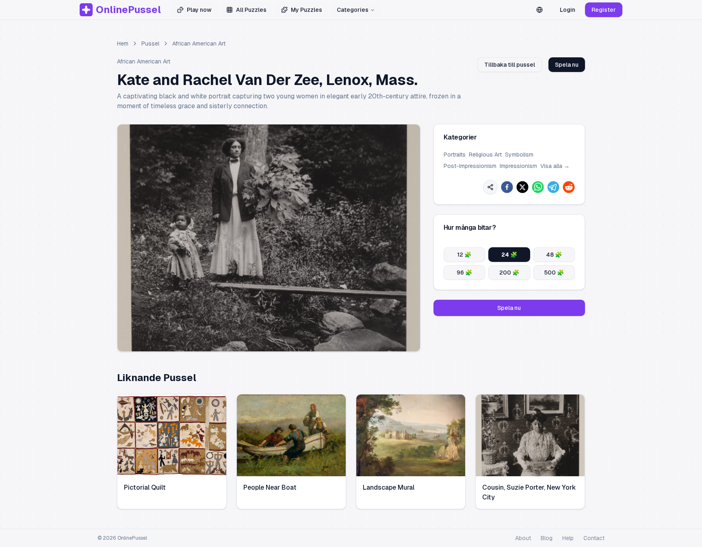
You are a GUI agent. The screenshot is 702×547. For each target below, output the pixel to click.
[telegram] (553, 187)
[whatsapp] (538, 187)
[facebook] (507, 187)
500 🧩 (554, 272)
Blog (546, 538)
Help (568, 538)
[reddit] (569, 187)
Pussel (150, 43)
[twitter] (522, 187)
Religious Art (485, 154)
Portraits (455, 154)
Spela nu (566, 64)
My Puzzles (306, 9)
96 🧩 (464, 272)
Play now (199, 9)
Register (604, 9)
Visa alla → (555, 166)
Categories (352, 9)
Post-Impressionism (470, 166)
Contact (593, 538)
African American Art (198, 43)
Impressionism (518, 166)
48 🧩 (554, 254)
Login (567, 9)
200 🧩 (509, 272)
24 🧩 (509, 254)
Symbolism (519, 154)
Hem (122, 43)
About (523, 538)
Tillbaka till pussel (509, 64)
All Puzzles (251, 9)
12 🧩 (464, 254)
